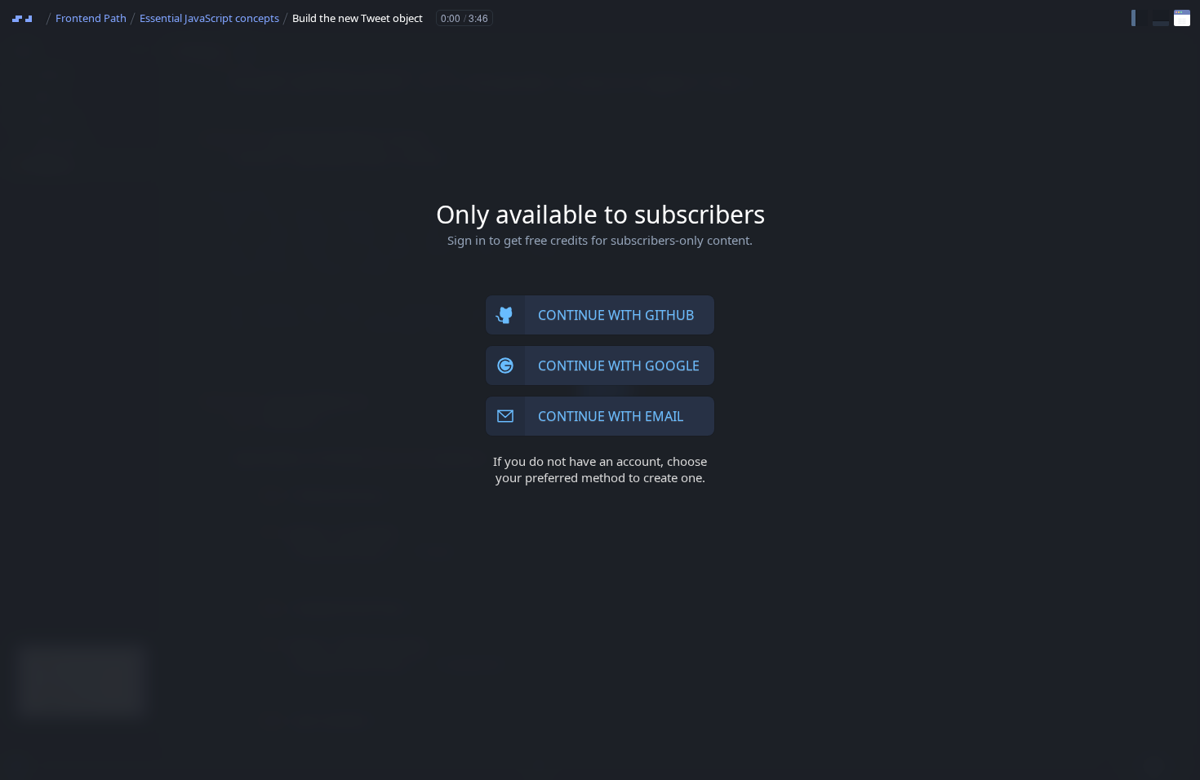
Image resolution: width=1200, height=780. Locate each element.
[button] (1139, 18)
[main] (600, 390)
